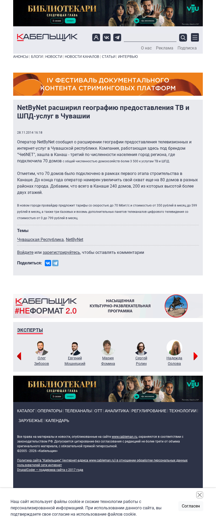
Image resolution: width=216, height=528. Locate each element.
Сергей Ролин (141, 361)
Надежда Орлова (174, 361)
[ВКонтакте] (48, 263)
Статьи (108, 56)
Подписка (187, 48)
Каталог (26, 411)
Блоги (37, 56)
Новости (53, 56)
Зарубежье (30, 420)
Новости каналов (82, 56)
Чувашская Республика (40, 239)
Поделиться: (29, 262)
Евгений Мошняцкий (75, 361)
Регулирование (148, 411)
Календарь (57, 420)
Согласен (191, 506)
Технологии (183, 411)
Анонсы (20, 56)
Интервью (128, 56)
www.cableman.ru (124, 437)
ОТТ (98, 411)
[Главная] (47, 37)
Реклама (164, 48)
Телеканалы (78, 411)
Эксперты (30, 330)
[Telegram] (55, 263)
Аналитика (117, 411)
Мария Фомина (108, 361)
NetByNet (74, 239)
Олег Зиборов (41, 361)
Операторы (49, 411)
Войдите (25, 252)
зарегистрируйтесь (61, 252)
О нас (146, 48)
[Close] (199, 494)
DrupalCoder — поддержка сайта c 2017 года (50, 470)
